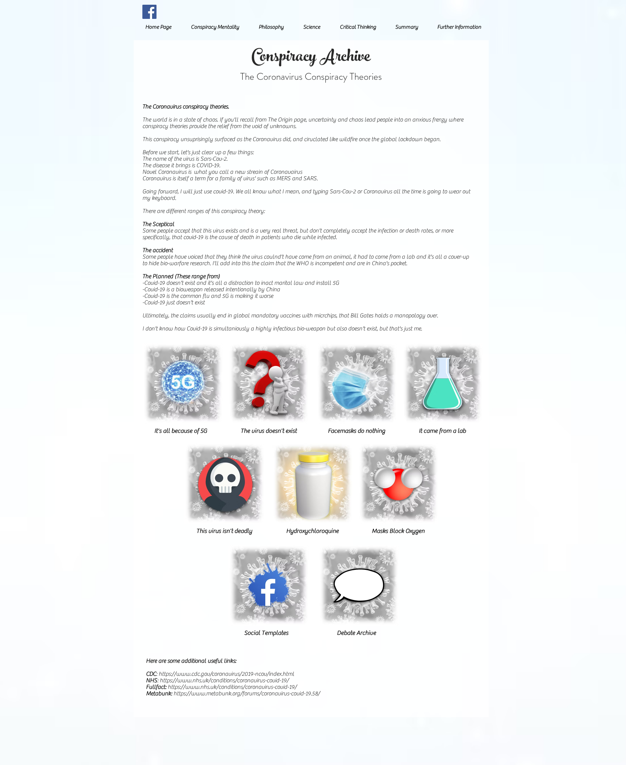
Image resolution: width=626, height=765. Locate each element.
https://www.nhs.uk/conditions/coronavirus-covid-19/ (224, 680)
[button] (215, 27)
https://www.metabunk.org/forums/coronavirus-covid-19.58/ (247, 693)
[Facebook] (149, 12)
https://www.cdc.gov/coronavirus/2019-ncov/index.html (226, 674)
